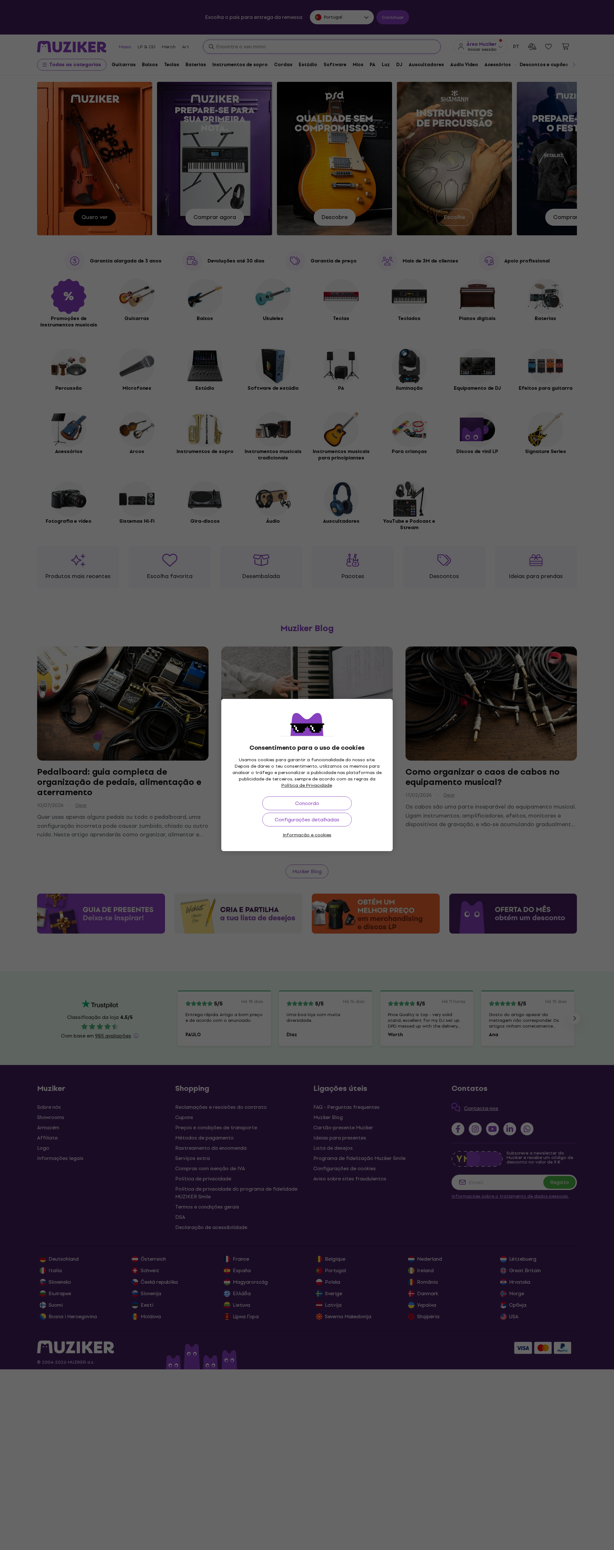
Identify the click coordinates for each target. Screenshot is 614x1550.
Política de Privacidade (306, 785)
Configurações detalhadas (307, 820)
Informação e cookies (307, 835)
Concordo (307, 803)
